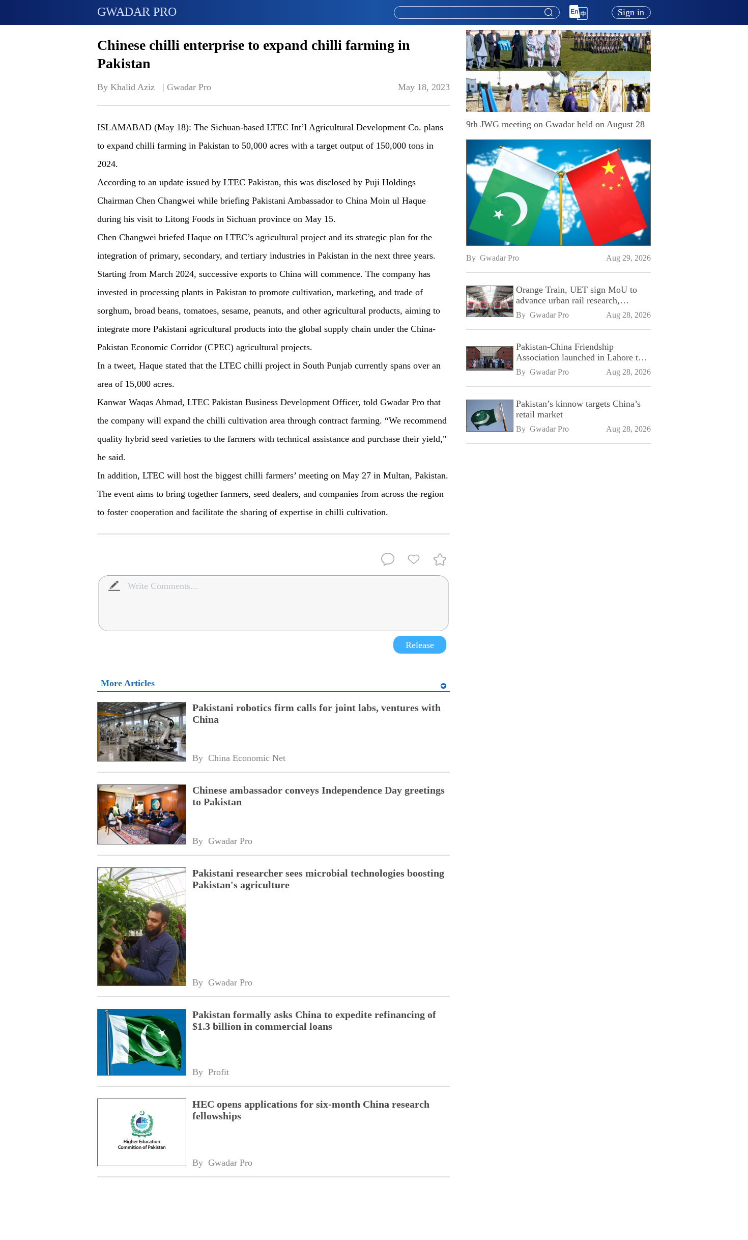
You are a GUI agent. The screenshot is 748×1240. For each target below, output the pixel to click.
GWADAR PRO (137, 11)
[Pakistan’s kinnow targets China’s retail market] (489, 417)
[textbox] (476, 13)
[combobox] (476, 12)
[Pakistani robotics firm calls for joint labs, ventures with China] (141, 733)
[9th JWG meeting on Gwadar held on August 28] (558, 192)
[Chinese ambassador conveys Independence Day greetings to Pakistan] (141, 815)
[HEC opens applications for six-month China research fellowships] (141, 1133)
